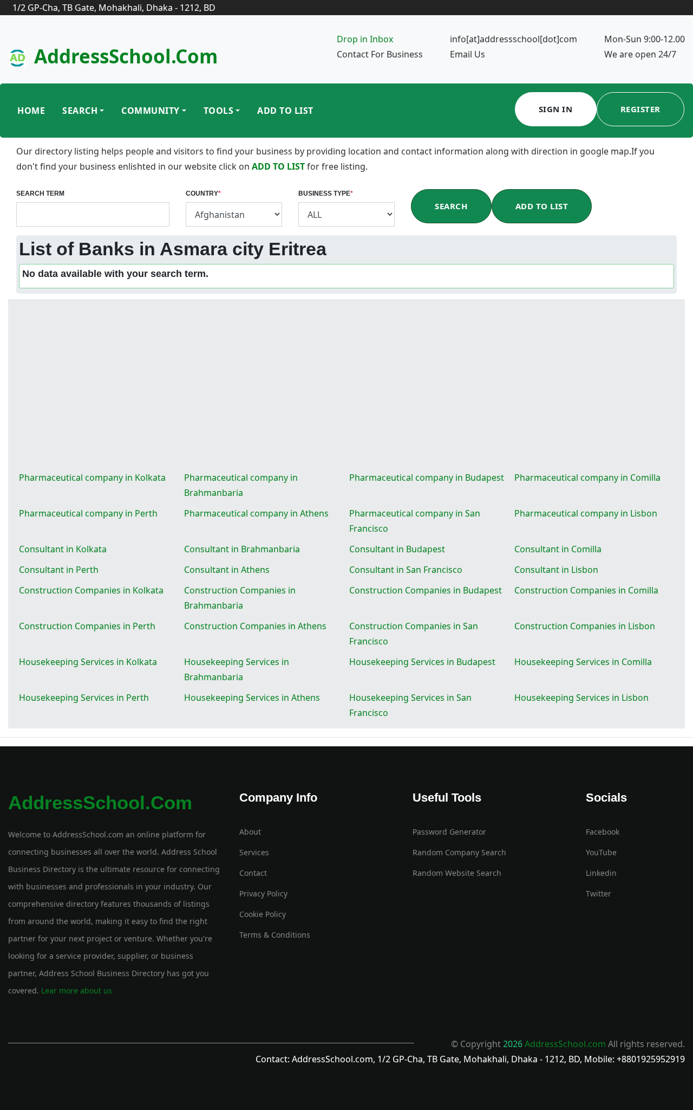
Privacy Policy (263, 893)
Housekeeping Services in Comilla (583, 662)
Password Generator (449, 832)
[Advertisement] (346, 386)
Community (150, 111)
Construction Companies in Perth (87, 626)
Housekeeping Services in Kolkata (88, 662)
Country (203, 193)
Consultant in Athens (227, 570)
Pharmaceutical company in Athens (256, 513)
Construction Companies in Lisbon (584, 626)
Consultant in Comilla (558, 549)
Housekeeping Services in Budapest (422, 662)
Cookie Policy (262, 914)
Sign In (556, 109)
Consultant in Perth (59, 570)
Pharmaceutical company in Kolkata (92, 477)
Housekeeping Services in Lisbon (581, 698)
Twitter (598, 893)
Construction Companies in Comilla (586, 590)
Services (254, 852)
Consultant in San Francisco (405, 570)
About (250, 832)
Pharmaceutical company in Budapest (426, 477)
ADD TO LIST (279, 166)
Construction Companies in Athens (255, 626)
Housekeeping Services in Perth (84, 698)
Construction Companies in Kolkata (91, 590)
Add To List (285, 111)
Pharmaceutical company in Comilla (587, 477)
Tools (219, 111)
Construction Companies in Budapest (425, 590)
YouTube (601, 852)
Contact (253, 873)
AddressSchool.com (126, 56)
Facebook (602, 832)
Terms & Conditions (274, 935)
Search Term (40, 193)
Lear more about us (75, 990)
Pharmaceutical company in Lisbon (585, 513)
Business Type (325, 193)
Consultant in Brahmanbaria (242, 549)
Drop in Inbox (365, 39)
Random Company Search (459, 852)
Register (640, 109)
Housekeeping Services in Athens (252, 698)
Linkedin (601, 873)
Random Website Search (457, 873)
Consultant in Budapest (397, 549)
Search (79, 111)
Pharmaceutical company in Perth (88, 513)
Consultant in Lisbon (556, 570)
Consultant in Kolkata (63, 549)
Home (31, 111)
